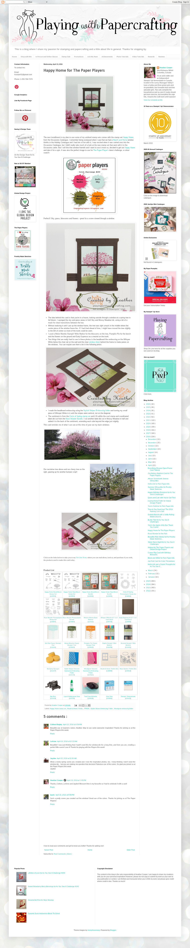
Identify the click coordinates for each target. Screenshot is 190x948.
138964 (128, 596)
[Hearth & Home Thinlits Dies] (109, 666)
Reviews (161, 57)
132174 (71, 675)
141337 (52, 671)
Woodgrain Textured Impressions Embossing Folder (90, 671)
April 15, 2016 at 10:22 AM (67, 741)
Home (14, 57)
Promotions (78, 57)
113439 (53, 698)
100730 (109, 621)
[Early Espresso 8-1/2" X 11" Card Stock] (128, 615)
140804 (71, 621)
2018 (148, 430)
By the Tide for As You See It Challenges (158, 521)
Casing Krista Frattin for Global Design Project (159, 502)
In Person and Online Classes (46, 57)
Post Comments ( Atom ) (63, 854)
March (150, 570)
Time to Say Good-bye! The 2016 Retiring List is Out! (160, 510)
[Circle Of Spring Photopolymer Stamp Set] (128, 590)
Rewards (151, 57)
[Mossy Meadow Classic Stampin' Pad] (72, 641)
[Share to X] (86, 705)
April (150, 465)
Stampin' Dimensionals (128, 696)
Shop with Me (26, 57)
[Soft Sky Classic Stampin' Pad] (53, 641)
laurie (52, 795)
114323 (90, 621)
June (150, 459)
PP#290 (87, 708)
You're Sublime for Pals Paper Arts (161, 506)
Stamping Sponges (53, 669)
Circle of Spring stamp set (79, 416)
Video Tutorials (138, 57)
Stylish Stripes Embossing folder (96, 410)
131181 (53, 647)
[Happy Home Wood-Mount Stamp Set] (53, 590)
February (151, 574)
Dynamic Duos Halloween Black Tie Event (44, 914)
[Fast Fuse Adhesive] (90, 694)
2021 (148, 420)
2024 (148, 411)
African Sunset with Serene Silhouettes (158, 480)
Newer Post (48, 850)
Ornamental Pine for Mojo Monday (41, 900)
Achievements (107, 57)
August (151, 452)
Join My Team (92, 57)
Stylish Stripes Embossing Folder (102, 708)
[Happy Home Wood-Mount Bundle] (90, 590)
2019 (148, 427)
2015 (148, 581)
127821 (90, 675)
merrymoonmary (94, 930)
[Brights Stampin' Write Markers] (109, 641)
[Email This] (80, 705)
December (152, 439)
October (151, 446)
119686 (128, 621)
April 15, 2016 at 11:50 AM (67, 758)
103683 (109, 698)
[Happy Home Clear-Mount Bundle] (109, 590)
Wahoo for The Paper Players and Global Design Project (160, 548)
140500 (52, 596)
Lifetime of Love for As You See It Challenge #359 (46, 873)
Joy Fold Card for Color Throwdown (161, 561)
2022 (148, 417)
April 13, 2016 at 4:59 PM (72, 724)
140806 (90, 596)
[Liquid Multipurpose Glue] (72, 694)
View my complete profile (153, 100)
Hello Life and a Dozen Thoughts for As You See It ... (161, 565)
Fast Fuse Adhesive (90, 696)
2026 (148, 404)
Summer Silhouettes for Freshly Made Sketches (160, 488)
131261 (128, 647)
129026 (90, 698)
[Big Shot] (53, 694)
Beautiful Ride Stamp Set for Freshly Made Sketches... (161, 538)
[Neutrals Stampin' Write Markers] (128, 641)
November (152, 443)
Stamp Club (66, 57)
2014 (148, 584)
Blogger (113, 930)
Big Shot (53, 696)
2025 (148, 407)
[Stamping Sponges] (53, 666)
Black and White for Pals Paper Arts (161, 558)
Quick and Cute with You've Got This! (162, 498)
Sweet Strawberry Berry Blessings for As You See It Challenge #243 (53, 886)
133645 (71, 647)
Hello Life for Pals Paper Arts (158, 484)
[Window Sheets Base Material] (90, 615)
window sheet (94, 342)
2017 (148, 433)
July (150, 456)
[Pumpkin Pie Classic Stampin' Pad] (90, 641)
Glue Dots (109, 696)
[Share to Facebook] (89, 705)
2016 (148, 437)
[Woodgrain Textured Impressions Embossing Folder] (90, 666)
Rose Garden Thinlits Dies (128, 669)
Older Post (131, 850)
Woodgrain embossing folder (123, 708)
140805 (109, 596)
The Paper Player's (101, 150)
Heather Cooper (57, 705)
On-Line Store (81, 557)
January (151, 577)
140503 (71, 596)
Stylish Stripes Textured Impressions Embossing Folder (71, 671)
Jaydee (53, 758)
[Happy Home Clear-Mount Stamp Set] (72, 590)
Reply (52, 734)
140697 (52, 621)
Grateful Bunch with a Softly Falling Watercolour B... (161, 516)
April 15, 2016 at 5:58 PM (64, 795)
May (150, 462)
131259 (109, 647)
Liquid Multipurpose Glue (72, 696)
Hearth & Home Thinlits (75, 708)
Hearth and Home (120, 140)
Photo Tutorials (122, 57)
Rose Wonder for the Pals (157, 534)
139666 (109, 671)
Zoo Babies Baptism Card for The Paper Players (160, 474)
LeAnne (53, 741)
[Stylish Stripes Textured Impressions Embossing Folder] (72, 666)
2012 (148, 591)
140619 (128, 671)
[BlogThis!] (83, 705)
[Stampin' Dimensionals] (128, 694)
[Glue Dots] (109, 694)
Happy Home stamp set (58, 708)
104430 (128, 698)
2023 (148, 414)
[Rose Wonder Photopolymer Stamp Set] (53, 615)
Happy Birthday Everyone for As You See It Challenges (161, 493)
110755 (71, 698)
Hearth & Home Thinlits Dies (109, 669)
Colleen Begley (56, 724)
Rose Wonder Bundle (74, 419)
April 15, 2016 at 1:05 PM (76, 780)
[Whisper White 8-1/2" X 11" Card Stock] (109, 615)
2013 (148, 588)
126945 (90, 647)
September (152, 449)
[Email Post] (75, 705)
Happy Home (128, 137)
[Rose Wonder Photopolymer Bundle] (72, 615)
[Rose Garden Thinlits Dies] (128, 666)
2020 (148, 423)
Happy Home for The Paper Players (161, 530)
